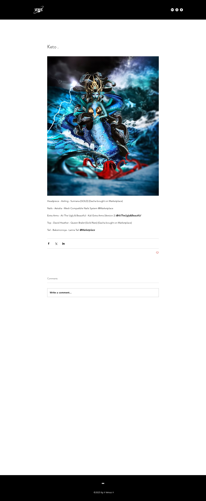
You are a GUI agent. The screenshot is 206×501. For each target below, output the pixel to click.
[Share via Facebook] (48, 243)
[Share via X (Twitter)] (56, 243)
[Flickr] (172, 9)
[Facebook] (181, 9)
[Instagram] (176, 9)
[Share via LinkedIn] (63, 243)
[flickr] (103, 483)
